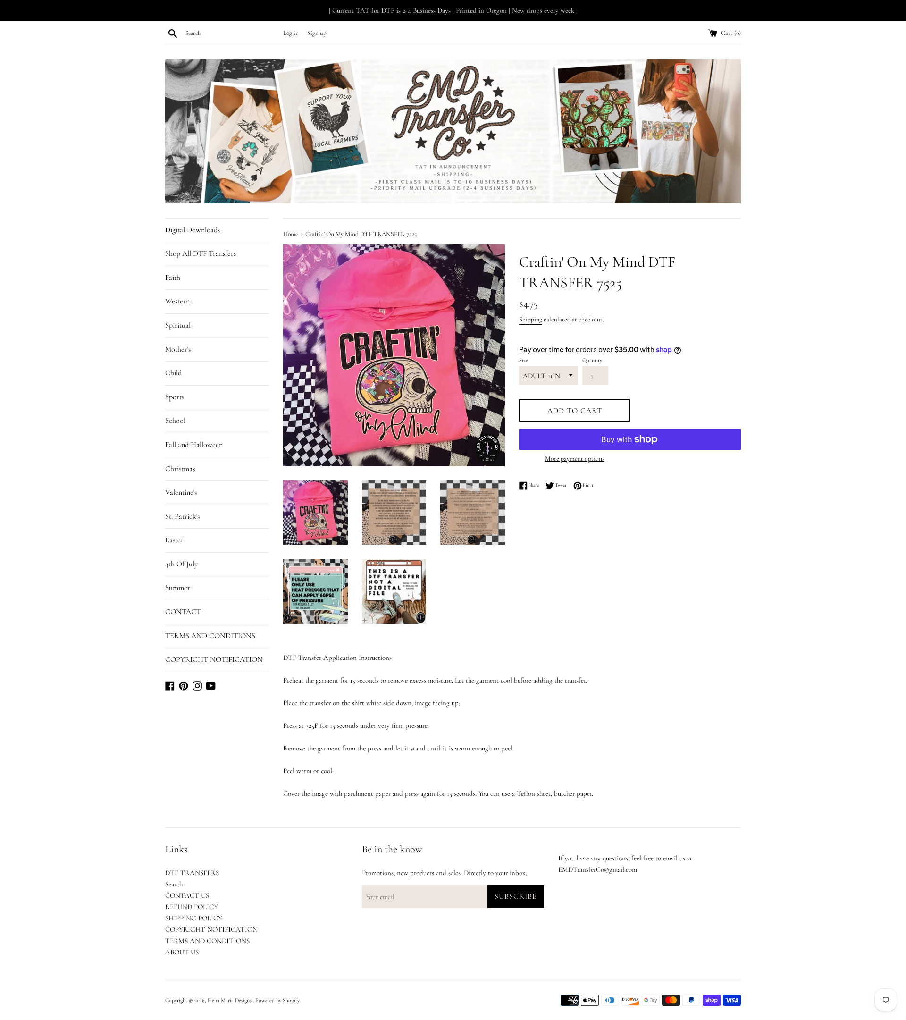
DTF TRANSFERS (192, 872)
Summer (177, 587)
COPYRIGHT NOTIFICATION (214, 659)
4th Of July (181, 564)
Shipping (530, 319)
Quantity (592, 360)
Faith (172, 277)
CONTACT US (187, 895)
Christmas (180, 468)
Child (173, 373)
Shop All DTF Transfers (200, 253)
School (175, 420)
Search (174, 884)
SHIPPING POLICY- (194, 918)
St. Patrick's (182, 516)
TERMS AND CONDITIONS (210, 636)
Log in (291, 33)
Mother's (178, 349)
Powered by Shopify (277, 1000)
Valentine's (181, 492)
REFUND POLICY (191, 906)
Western (177, 301)
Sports (174, 397)
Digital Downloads (192, 230)
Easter (174, 540)
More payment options (574, 459)
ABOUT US (182, 952)
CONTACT (183, 611)
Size (523, 360)
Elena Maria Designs (230, 1000)
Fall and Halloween (194, 444)
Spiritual (178, 325)
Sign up (317, 33)
